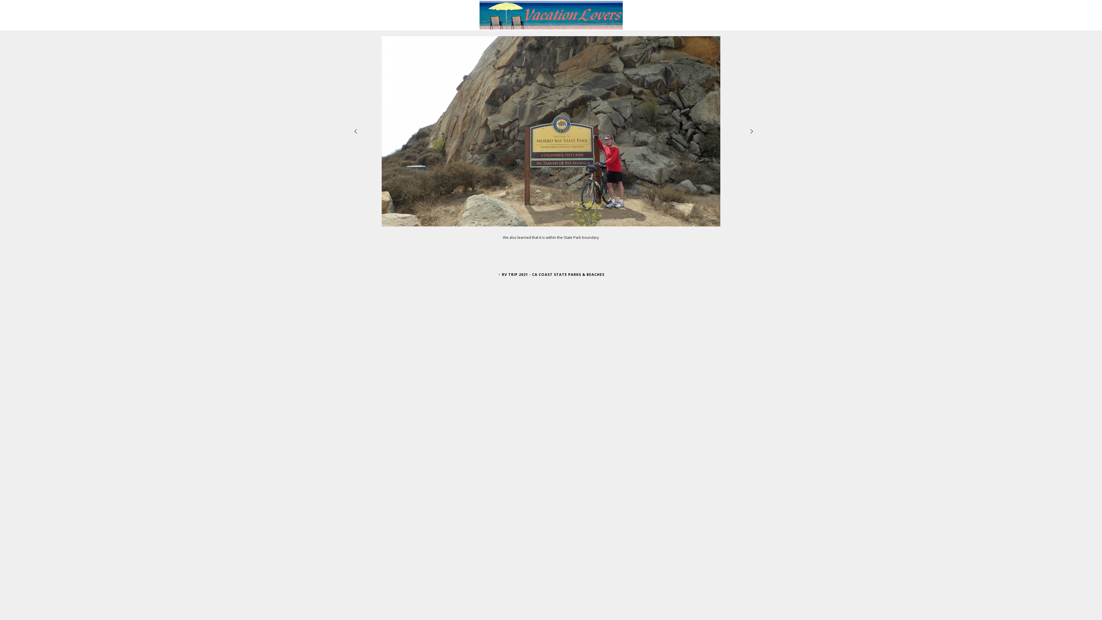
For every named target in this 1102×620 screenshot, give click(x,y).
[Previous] (356, 131)
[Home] (551, 27)
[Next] (752, 131)
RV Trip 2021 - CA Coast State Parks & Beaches (553, 274)
